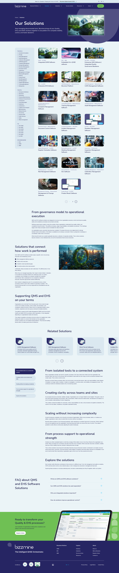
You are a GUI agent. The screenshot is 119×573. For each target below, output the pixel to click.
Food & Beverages (23, 102)
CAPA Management (23, 61)
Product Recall (22, 77)
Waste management (23, 119)
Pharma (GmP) (22, 114)
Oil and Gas (21, 112)
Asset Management (23, 56)
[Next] (76, 201)
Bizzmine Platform (34, 6)
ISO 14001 (21, 127)
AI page (20, 54)
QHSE (20, 143)
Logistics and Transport (24, 107)
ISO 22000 (21, 129)
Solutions (47, 6)
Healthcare (21, 104)
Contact (101, 6)
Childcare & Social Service (24, 98)
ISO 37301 (21, 132)
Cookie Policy (101, 564)
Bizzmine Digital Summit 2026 (67, 1)
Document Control (23, 68)
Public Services (22, 116)
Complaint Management (24, 63)
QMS (20, 145)
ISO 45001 (21, 134)
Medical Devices (22, 111)
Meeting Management (24, 73)
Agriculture (21, 93)
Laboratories (21, 105)
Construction (22, 100)
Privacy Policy (84, 564)
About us (95, 548)
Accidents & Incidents (23, 53)
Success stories (69, 6)
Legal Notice (93, 564)
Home (16, 17)
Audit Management (23, 58)
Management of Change (24, 72)
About (89, 6)
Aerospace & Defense (23, 91)
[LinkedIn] (53, 565)
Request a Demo (20, 533)
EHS (20, 142)
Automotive (21, 95)
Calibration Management (24, 59)
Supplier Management (24, 82)
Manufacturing (22, 109)
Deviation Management (24, 66)
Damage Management (24, 65)
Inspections (21, 70)
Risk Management (23, 79)
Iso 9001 (21, 136)
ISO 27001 (21, 130)
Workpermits (21, 86)
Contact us (95, 555)
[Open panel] (40, 6)
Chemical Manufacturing (24, 97)
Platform (21, 75)
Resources (79, 6)
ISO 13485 (21, 125)
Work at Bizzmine (96, 550)
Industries (57, 6)
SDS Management (23, 80)
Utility (20, 118)
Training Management (24, 84)
